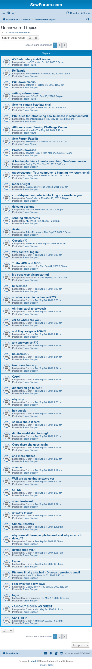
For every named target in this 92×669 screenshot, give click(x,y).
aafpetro (30, 85)
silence (17, 467)
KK (27, 221)
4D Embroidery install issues (31, 59)
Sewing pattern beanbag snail (32, 104)
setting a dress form (25, 93)
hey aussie (19, 410)
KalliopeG (31, 107)
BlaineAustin (32, 141)
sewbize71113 (33, 153)
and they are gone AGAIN (29, 331)
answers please (22, 512)
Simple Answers (23, 524)
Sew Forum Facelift (25, 138)
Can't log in (19, 617)
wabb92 (30, 96)
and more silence (23, 456)
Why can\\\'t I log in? (26, 252)
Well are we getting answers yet (33, 478)
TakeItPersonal (33, 232)
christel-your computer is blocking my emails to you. (47, 195)
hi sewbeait (19, 286)
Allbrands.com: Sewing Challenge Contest (40, 127)
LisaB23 (30, 62)
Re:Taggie (18, 70)
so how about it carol (26, 422)
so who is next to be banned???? (34, 297)
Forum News (29, 132)
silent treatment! (23, 501)
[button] (64, 45)
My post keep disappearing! (30, 274)
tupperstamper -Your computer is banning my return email (51, 172)
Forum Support (30, 76)
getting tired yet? (23, 549)
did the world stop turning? (30, 433)
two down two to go (25, 365)
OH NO (16, 490)
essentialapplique (34, 119)
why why (18, 399)
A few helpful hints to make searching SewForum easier (49, 161)
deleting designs (23, 206)
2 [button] (59, 45)
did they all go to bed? (27, 388)
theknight (30, 243)
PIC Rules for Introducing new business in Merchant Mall (50, 116)
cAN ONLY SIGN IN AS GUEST (32, 606)
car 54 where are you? (26, 320)
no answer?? (20, 354)
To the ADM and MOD (26, 263)
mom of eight (21, 184)
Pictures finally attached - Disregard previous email (46, 572)
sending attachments (26, 218)
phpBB (34, 661)
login (15, 595)
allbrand (30, 130)
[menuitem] (11, 13)
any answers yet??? (25, 342)
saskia (29, 209)
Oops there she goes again (30, 444)
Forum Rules (29, 65)
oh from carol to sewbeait (29, 308)
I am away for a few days (28, 583)
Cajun (16, 561)
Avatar (16, 229)
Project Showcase (24, 150)
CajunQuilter (32, 175)
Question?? (20, 240)
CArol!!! (17, 376)
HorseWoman (33, 73)
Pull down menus (24, 82)
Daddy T (30, 164)
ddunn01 (30, 575)
